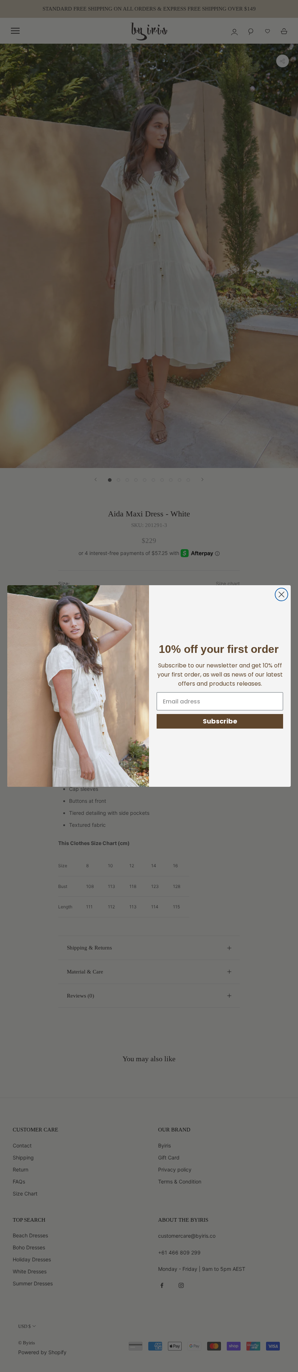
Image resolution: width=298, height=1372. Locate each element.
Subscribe (220, 721)
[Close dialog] (281, 594)
